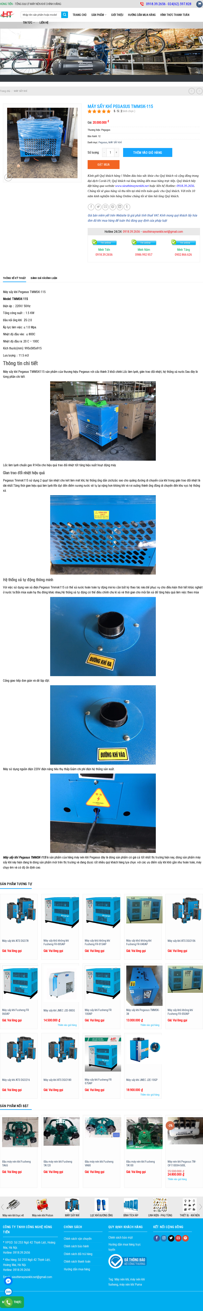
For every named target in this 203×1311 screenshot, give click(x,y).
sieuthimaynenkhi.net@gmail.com (163, 232)
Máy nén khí (121, 1279)
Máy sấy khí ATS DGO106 (181, 941)
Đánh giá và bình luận (44, 278)
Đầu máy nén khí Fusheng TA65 (16, 1163)
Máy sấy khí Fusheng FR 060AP (15, 1012)
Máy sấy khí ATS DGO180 (57, 1080)
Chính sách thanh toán (77, 1261)
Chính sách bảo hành (76, 1246)
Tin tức (27, 22)
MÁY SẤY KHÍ (20, 90)
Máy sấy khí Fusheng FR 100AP (98, 1012)
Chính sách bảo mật (120, 1237)
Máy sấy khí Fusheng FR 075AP (98, 1081)
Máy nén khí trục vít (13, 1215)
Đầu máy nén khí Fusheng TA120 (58, 1163)
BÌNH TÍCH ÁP (131, 1215)
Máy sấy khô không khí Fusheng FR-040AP (138, 942)
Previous (2, 1207)
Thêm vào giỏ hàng (147, 153)
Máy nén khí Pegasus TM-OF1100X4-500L (182, 1163)
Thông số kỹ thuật (14, 278)
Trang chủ (80, 14)
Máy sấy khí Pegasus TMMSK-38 (142, 1012)
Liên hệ (44, 22)
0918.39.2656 (131, 232)
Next (200, 1207)
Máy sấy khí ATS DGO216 (16, 1080)
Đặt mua (104, 164)
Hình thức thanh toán (174, 14)
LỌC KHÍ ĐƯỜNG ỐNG (101, 1215)
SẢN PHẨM (97, 14)
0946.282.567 (183, 255)
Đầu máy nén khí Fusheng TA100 (140, 1163)
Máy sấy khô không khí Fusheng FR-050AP (180, 1012)
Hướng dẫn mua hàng (142, 14)
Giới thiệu (117, 14)
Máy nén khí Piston (42, 1215)
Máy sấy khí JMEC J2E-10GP (142, 1080)
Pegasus (103, 142)
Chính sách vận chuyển (78, 1239)
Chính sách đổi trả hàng (78, 1254)
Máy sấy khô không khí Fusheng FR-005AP (56, 942)
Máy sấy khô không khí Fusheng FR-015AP (97, 942)
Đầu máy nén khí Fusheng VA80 (99, 1163)
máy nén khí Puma (131, 1284)
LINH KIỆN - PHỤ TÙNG (160, 1215)
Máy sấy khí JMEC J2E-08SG (59, 1010)
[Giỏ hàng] (199, 4)
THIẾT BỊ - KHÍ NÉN (190, 1215)
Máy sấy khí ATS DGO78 (15, 941)
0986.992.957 (104, 255)
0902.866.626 (143, 255)
